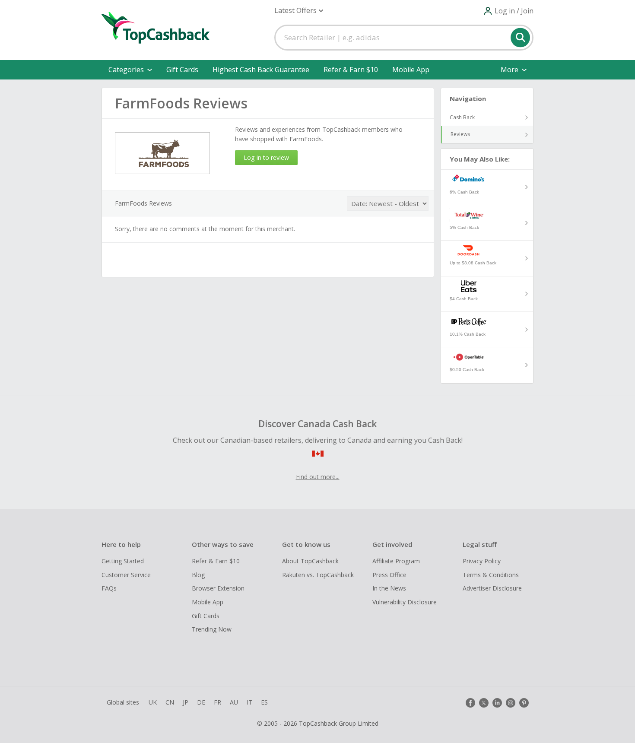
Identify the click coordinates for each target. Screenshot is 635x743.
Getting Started (123, 561)
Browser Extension (218, 588)
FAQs (109, 588)
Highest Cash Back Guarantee (261, 69)
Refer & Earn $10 (351, 69)
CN (169, 702)
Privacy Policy (482, 561)
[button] (298, 10)
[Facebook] (470, 703)
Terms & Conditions (491, 575)
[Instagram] (510, 703)
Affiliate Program (396, 561)
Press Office (389, 575)
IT (249, 702)
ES (264, 702)
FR (217, 702)
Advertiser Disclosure (492, 588)
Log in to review (266, 157)
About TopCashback (310, 561)
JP (185, 702)
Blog (198, 575)
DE (201, 702)
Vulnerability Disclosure (404, 602)
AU (234, 702)
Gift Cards (182, 69)
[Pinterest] (524, 703)
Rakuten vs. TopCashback (318, 575)
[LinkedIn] (497, 703)
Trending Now (212, 629)
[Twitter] (484, 703)
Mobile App (410, 69)
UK (153, 702)
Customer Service (126, 575)
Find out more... (318, 477)
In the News (389, 588)
